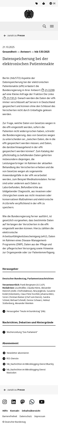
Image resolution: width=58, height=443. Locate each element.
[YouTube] (42, 401)
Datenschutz (26, 416)
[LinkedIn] (13, 401)
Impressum (39, 416)
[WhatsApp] (31, 401)
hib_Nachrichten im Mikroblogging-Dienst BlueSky (30, 363)
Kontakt (14, 410)
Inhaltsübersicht (31, 410)
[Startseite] (29, 14)
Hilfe (5, 410)
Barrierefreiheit (9, 416)
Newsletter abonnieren (18, 352)
